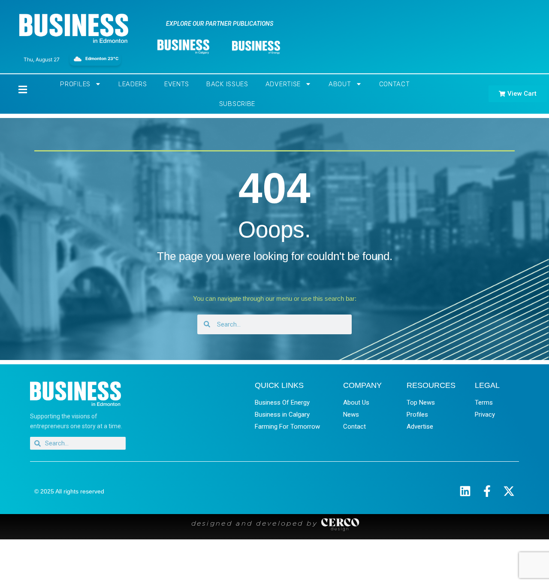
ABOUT (340, 84)
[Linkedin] (465, 491)
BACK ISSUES (227, 84)
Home (15, 89)
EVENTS (176, 84)
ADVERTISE (283, 84)
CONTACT (394, 84)
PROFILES (75, 84)
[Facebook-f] (487, 491)
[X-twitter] (509, 491)
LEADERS (132, 84)
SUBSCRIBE (237, 104)
